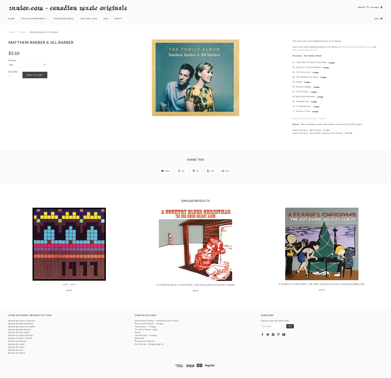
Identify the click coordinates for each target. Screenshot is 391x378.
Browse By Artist (16, 347)
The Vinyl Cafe (88, 18)
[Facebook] (262, 334)
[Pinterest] (278, 334)
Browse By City (15, 350)
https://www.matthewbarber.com (356, 46)
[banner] (69, 8)
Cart (376, 18)
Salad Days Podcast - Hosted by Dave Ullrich (157, 320)
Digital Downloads (33, 18)
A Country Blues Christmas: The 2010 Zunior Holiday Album (195, 285)
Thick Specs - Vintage (145, 326)
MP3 (11, 64)
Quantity (13, 71)
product (22, 32)
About (118, 18)
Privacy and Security (145, 341)
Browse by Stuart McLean (20, 335)
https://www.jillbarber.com (304, 50)
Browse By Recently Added (21, 326)
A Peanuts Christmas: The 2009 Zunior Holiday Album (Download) (322, 284)
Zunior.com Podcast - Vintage (149, 323)
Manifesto (139, 338)
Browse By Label (16, 344)
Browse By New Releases (20, 323)
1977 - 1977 (69, 284)
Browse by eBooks (17, 341)
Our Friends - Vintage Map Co (149, 344)
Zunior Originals (63, 18)
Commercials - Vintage (146, 335)
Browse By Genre (16, 352)
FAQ (106, 18)
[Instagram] (273, 334)
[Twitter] (267, 334)
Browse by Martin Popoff (20, 338)
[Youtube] (283, 334)
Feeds (138, 332)
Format (12, 60)
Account (374, 7)
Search (361, 7)
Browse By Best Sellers (19, 329)
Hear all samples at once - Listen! (308, 118)
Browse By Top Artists (18, 332)
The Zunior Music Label (146, 329)
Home (11, 18)
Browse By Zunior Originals (21, 320)
